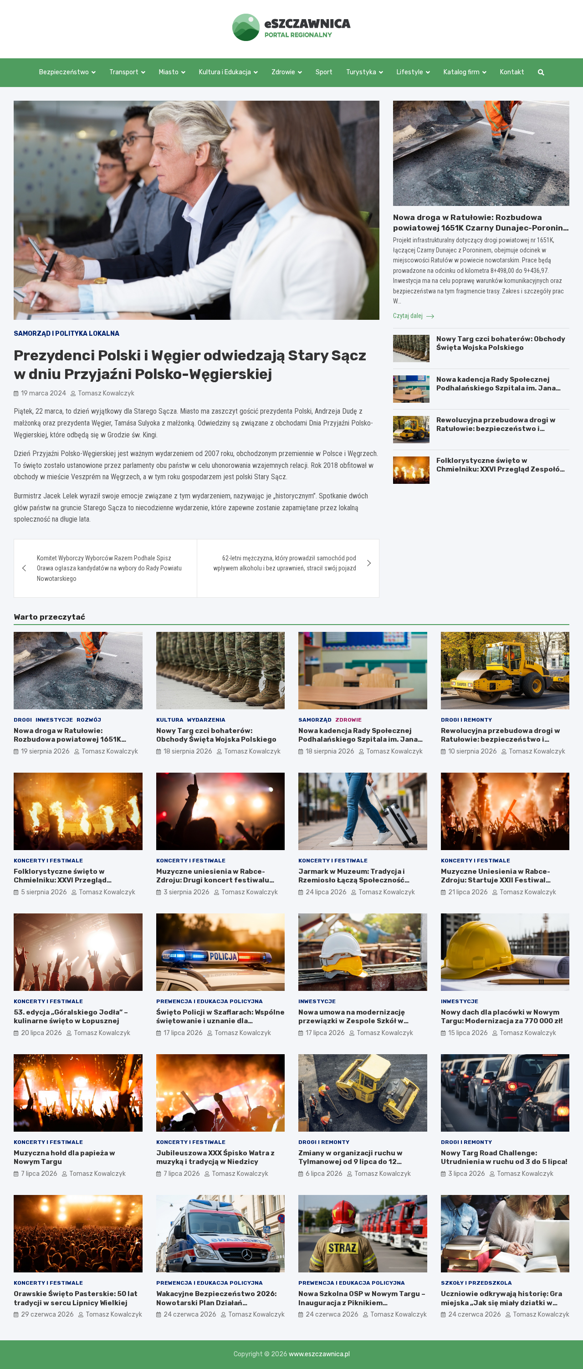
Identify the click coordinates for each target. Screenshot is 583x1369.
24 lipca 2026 (326, 892)
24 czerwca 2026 (190, 1314)
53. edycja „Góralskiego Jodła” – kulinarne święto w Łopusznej (71, 1016)
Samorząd (315, 720)
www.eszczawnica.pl (319, 1354)
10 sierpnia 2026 (472, 751)
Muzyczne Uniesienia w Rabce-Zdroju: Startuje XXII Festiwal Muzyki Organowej (495, 880)
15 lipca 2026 (468, 1033)
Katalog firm (462, 72)
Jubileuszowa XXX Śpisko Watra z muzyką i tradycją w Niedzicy (215, 1157)
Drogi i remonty (466, 720)
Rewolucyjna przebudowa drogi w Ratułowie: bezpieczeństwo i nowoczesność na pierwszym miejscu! (496, 433)
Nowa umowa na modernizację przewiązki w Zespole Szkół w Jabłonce (351, 1021)
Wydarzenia (206, 720)
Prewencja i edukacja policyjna (209, 1001)
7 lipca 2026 (39, 1174)
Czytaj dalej (408, 315)
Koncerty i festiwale (48, 860)
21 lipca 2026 (468, 892)
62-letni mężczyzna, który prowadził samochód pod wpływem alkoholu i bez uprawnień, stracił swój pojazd (284, 563)
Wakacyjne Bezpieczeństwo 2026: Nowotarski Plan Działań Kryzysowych (216, 1303)
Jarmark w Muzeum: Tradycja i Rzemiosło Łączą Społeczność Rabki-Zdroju (351, 880)
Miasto (169, 72)
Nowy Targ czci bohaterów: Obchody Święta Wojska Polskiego (500, 343)
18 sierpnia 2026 (188, 751)
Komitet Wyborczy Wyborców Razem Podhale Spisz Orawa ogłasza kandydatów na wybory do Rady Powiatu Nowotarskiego (109, 568)
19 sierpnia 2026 (45, 751)
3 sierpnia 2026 (187, 892)
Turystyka (361, 72)
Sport (324, 72)
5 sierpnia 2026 (44, 892)
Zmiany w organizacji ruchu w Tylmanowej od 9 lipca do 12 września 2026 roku (350, 1162)
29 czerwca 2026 (47, 1314)
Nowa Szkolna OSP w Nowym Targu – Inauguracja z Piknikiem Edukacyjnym (361, 1303)
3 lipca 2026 (466, 1174)
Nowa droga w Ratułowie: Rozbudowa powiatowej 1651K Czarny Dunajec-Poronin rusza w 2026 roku (478, 227)
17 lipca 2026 (183, 1033)
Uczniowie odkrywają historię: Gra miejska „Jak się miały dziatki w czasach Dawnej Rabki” (501, 1303)
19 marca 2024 (43, 393)
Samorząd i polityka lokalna (66, 334)
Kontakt (512, 72)
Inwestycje (54, 720)
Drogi (23, 720)
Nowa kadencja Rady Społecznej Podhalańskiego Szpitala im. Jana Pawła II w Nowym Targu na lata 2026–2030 (496, 392)
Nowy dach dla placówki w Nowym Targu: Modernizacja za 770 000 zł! (502, 1016)
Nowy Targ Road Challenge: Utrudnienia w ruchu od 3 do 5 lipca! (504, 1157)
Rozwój (89, 720)
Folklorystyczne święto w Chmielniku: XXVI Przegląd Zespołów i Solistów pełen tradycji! (501, 469)
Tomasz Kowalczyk (106, 393)
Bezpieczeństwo (64, 72)
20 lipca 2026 (41, 1033)
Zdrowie (283, 72)
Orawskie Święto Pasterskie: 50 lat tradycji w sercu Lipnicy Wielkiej (76, 1298)
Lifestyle (410, 72)
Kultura (170, 720)
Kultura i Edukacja (225, 72)
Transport (123, 72)
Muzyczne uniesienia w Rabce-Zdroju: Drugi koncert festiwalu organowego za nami (212, 880)
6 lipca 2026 (324, 1174)
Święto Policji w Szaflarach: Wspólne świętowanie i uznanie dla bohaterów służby (220, 1021)
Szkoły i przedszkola (476, 1283)
